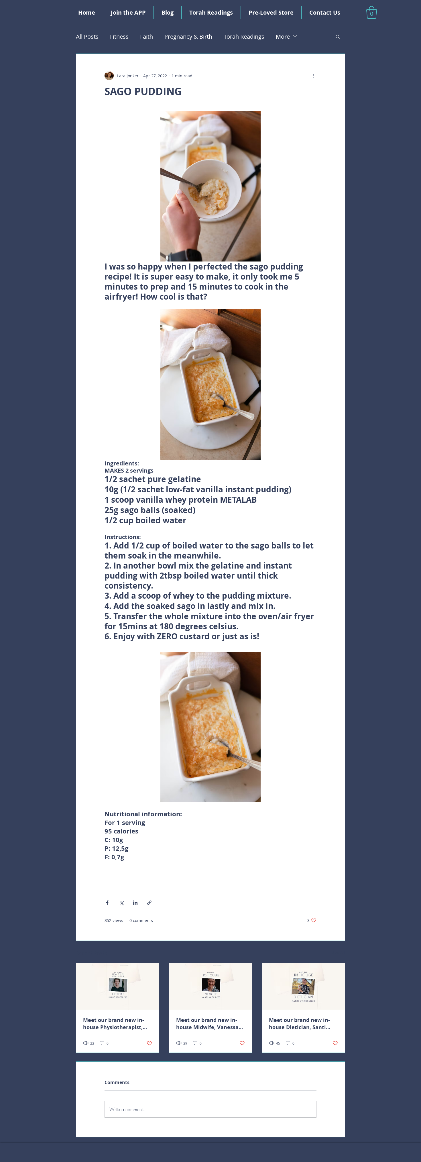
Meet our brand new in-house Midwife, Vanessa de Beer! (207, 1023)
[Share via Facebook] (107, 902)
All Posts (87, 36)
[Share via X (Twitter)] (121, 902)
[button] (371, 12)
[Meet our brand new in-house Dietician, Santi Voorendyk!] (303, 986)
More (283, 36)
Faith (146, 36)
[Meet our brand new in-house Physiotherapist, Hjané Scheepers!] (117, 986)
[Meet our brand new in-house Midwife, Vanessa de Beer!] (210, 986)
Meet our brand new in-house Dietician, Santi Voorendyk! (299, 1023)
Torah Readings (244, 36)
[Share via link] (149, 902)
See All (338, 952)
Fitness (119, 36)
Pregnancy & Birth (188, 36)
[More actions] (313, 75)
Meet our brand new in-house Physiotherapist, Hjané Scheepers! (113, 1023)
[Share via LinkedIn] (135, 902)
